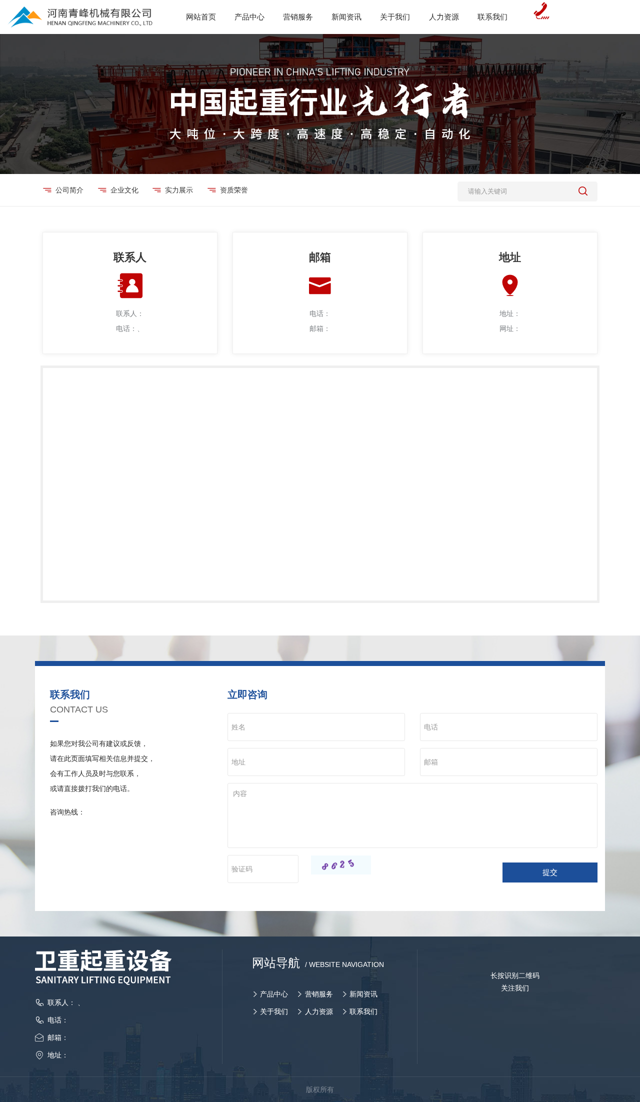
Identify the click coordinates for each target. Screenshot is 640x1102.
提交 (550, 872)
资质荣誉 (234, 190)
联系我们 (364, 1012)
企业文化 (124, 190)
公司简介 (70, 190)
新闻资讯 (364, 994)
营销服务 (319, 994)
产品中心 (274, 994)
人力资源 (319, 1012)
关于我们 (274, 1012)
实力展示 (179, 190)
